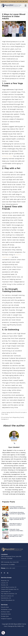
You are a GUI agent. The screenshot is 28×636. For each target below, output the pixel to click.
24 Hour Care (5, 611)
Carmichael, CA (5, 591)
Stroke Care (5, 616)
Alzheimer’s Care (6, 609)
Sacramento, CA (6, 598)
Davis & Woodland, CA (7, 600)
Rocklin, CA (4, 585)
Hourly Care (5, 607)
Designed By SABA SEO (16, 626)
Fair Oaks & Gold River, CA (9, 593)
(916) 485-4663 (10, 568)
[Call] (14, 443)
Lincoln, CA (4, 582)
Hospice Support (6, 618)
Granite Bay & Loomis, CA (8, 587)
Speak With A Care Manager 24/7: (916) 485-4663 (14, 1)
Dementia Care (6, 614)
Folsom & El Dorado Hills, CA (9, 589)
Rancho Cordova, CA (7, 596)
